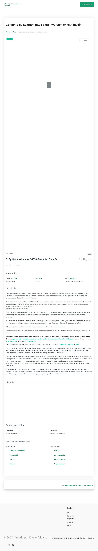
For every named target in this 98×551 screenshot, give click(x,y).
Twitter (77, 344)
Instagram (70, 344)
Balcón (56, 450)
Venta (8, 32)
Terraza (12, 459)
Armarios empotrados (17, 450)
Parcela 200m (14, 455)
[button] (48, 4)
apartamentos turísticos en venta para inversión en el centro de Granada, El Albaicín (42, 339)
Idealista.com (31, 341)
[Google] (13, 545)
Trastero (13, 464)
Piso (14, 32)
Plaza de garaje (59, 459)
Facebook (62, 344)
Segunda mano (59, 464)
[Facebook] (5, 545)
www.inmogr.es (11, 341)
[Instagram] (9, 545)
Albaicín (73, 278)
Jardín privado (59, 455)
